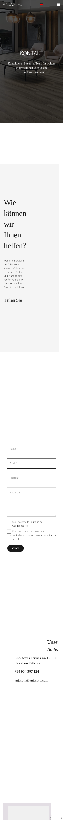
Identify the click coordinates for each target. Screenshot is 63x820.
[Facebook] (5, 308)
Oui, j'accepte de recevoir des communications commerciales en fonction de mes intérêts (31, 535)
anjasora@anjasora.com (31, 680)
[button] (51, 4)
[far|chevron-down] (32, 79)
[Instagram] (5, 317)
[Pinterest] (20, 308)
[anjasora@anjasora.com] (9, 680)
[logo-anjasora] (13, 4)
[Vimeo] (12, 308)
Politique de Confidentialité (27, 524)
